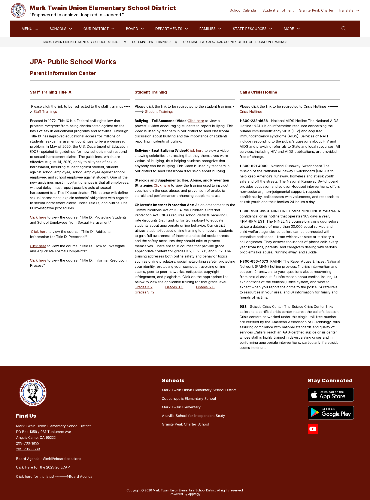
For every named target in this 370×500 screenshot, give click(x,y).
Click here (38, 217)
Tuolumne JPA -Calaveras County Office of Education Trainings (234, 42)
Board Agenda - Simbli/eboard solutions (48, 459)
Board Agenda (80, 476)
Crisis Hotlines (251, 111)
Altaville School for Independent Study (193, 416)
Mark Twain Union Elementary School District (81, 42)
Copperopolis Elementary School (189, 398)
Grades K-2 (143, 287)
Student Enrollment (278, 10)
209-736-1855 (27, 443)
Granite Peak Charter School (185, 424)
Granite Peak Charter (316, 10)
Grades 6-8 (205, 287)
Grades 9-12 (144, 292)
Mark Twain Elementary (181, 407)
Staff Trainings (45, 111)
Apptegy (194, 494)
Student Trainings (159, 111)
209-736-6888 (28, 449)
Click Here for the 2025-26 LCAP (43, 467)
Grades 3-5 (174, 287)
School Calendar (243, 10)
